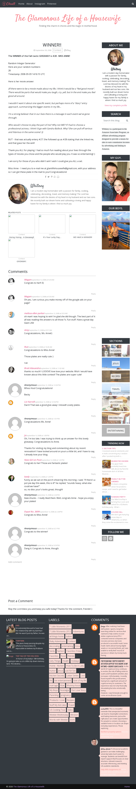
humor (53, 670)
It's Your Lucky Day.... (52, 237)
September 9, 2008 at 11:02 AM (52, 368)
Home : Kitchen (57, 665)
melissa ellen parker (34, 313)
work (72, 719)
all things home (57, 636)
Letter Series (73, 675)
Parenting (54, 695)
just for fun (70, 670)
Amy (26, 330)
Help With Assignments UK (111, 769)
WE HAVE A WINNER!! (82, 237)
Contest (57, 50)
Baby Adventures (58, 641)
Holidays (75, 660)
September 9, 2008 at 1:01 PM (48, 418)
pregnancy (66, 695)
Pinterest (51, 3)
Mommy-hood (73, 685)
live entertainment (62, 680)
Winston (74, 714)
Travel (71, 705)
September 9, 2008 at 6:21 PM (48, 528)
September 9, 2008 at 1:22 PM (52, 460)
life (51, 680)
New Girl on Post (32, 459)
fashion (60, 651)
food (63, 656)
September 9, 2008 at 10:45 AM (40, 347)
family (52, 651)
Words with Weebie (59, 719)
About (29, 3)
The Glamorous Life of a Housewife (68, 18)
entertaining (67, 646)
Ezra (77, 646)
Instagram (40, 3)
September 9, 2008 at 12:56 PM (46, 402)
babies (69, 636)
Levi (83, 675)
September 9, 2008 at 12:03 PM (49, 385)
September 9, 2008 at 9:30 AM (42, 296)
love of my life (79, 680)
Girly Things (55, 660)
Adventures (78, 631)
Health (66, 660)
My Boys (54, 690)
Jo (25, 435)
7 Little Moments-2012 (60, 631)
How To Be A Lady (75, 665)
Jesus (60, 670)
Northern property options (111, 732)
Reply (93, 294)
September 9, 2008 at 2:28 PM (50, 512)
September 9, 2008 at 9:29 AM (42, 280)
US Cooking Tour (57, 709)
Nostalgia (64, 690)
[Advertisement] (116, 294)
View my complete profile (116, 105)
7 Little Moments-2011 (60, 626)
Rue (26, 346)
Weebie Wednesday (59, 714)
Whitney (116, 69)
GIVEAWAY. (21, 261)
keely (27, 476)
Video (70, 709)
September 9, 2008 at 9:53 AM (55, 313)
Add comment (15, 562)
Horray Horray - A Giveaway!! (21, 237)
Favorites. (54, 656)
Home (21, 3)
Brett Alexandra (32, 368)
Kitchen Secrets (57, 675)
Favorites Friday (73, 651)
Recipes (70, 700)
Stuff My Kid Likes (58, 705)
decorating (55, 646)
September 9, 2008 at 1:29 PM (41, 477)
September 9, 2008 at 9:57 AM (40, 330)
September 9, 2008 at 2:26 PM (48, 495)
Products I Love (57, 700)
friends (71, 656)
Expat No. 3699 (31, 511)
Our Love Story (78, 690)
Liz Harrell (29, 401)
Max (62, 685)
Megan (27, 279)
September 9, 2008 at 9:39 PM (48, 545)
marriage (54, 685)
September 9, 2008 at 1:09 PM (37, 435)
